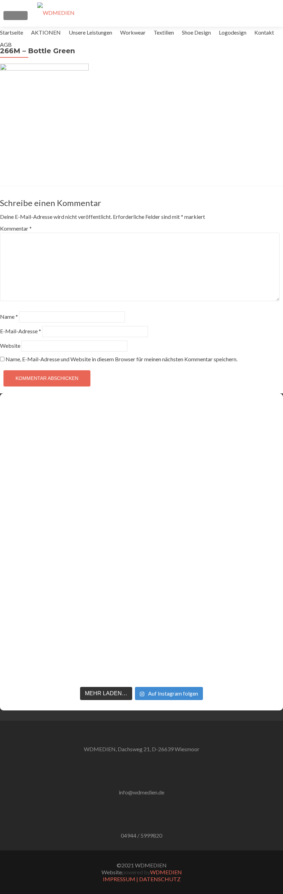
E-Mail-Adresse (20, 331)
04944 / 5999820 (141, 835)
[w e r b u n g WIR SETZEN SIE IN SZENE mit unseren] (87, 511)
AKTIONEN (46, 32)
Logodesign (232, 32)
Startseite (11, 32)
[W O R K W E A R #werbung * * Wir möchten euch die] (250, 528)
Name (9, 316)
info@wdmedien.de (141, 792)
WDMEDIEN (166, 872)
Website (10, 345)
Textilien (164, 32)
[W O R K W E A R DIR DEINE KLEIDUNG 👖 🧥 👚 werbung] (196, 522)
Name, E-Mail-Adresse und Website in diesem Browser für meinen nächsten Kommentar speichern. (121, 359)
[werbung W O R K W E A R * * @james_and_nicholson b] (141, 542)
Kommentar (16, 228)
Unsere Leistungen (90, 32)
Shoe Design (196, 32)
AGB (6, 44)
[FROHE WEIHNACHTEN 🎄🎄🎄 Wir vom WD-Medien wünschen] (32, 494)
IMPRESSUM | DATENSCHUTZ (141, 879)
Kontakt (264, 32)
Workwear (133, 32)
